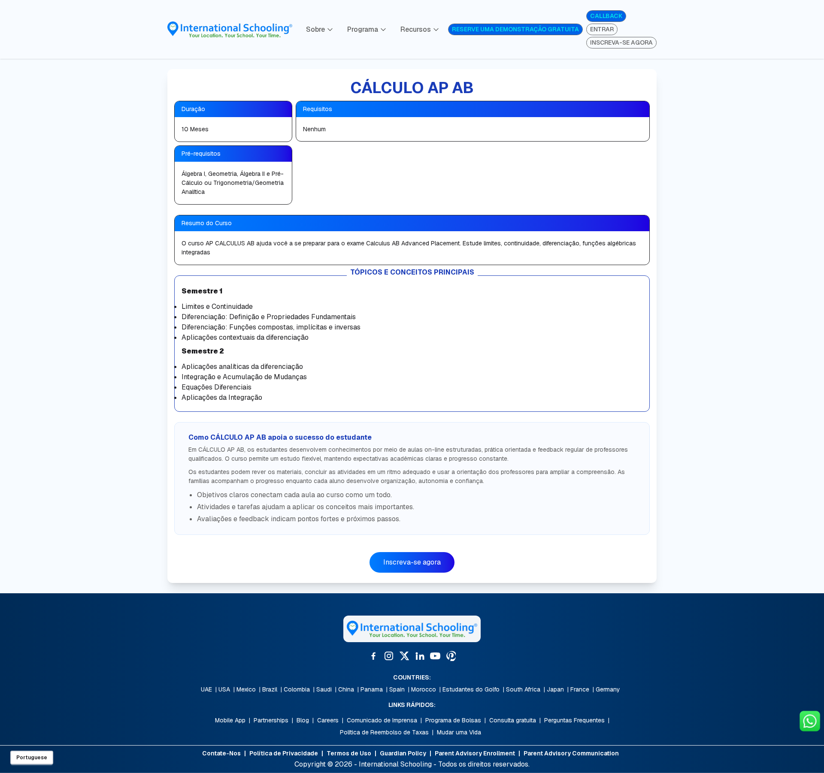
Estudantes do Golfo (471, 689)
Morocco (423, 689)
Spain (397, 689)
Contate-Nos (221, 753)
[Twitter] (404, 656)
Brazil (269, 689)
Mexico (246, 689)
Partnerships (271, 720)
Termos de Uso (349, 753)
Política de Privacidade (283, 753)
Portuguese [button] (31, 757)
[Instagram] (389, 656)
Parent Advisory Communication (571, 753)
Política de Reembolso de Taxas (384, 732)
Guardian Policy (403, 753)
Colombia (297, 689)
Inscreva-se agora (412, 562)
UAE (206, 689)
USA (224, 689)
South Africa (523, 689)
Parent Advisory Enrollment (475, 753)
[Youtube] (435, 656)
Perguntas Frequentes (574, 720)
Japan (555, 689)
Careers (328, 720)
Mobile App (230, 720)
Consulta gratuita (512, 720)
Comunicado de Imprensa (382, 720)
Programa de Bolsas (453, 720)
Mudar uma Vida (459, 732)
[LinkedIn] (420, 656)
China (346, 689)
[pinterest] (450, 656)
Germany (608, 689)
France (579, 689)
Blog (303, 720)
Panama (371, 689)
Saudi (324, 689)
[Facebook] (373, 656)
